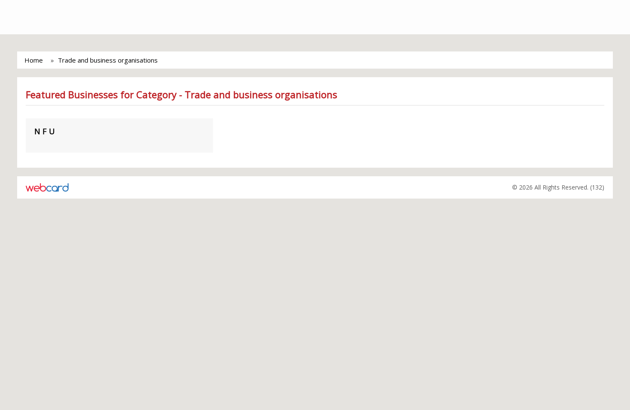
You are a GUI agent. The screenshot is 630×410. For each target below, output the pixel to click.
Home (33, 60)
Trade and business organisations (108, 60)
